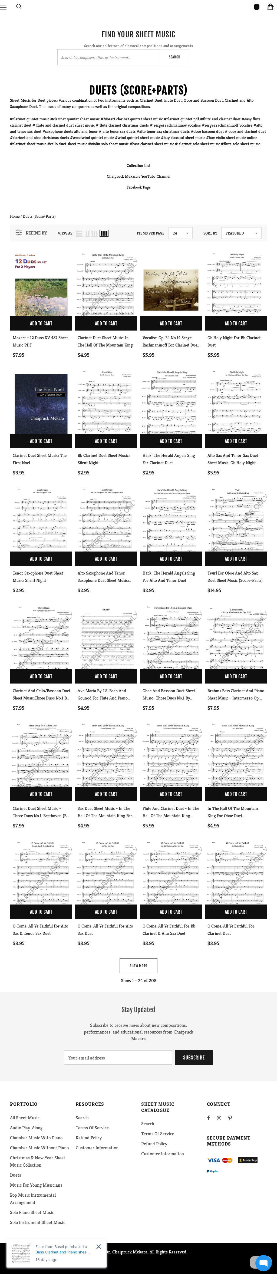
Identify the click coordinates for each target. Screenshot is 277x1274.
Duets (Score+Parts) (39, 216)
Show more (138, 966)
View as (65, 233)
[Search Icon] (19, 6)
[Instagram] (222, 1118)
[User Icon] (256, 7)
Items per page (150, 233)
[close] (98, 1246)
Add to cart (41, 323)
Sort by (210, 233)
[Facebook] (212, 1118)
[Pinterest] (233, 1118)
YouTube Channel (155, 176)
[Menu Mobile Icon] (3, 7)
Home (15, 216)
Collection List (138, 165)
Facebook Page (139, 187)
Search (174, 57)
